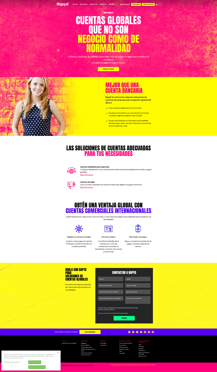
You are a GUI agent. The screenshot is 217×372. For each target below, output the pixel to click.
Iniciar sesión (125, 4)
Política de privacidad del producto (119, 365)
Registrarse (136, 4)
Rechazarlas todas (34, 362)
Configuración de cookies (11, 362)
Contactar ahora (148, 4)
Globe (156, 4)
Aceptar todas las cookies (37, 367)
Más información (86, 175)
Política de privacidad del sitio (135, 365)
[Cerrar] (58, 352)
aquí (103, 313)
